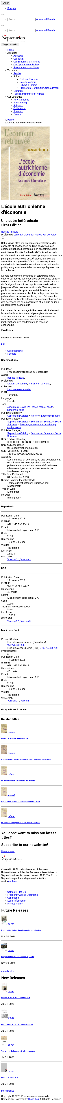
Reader (17, 73)
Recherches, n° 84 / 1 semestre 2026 (17, 1025)
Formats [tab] (11, 353)
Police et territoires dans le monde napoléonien (21, 930)
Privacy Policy (15, 903)
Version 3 (25, 559)
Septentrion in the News (26, 67)
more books (7, 971)
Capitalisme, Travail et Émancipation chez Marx (20, 802)
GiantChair (33, 1099)
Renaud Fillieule (9, 231)
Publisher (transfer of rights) (28, 93)
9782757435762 (49, 648)
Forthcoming (20, 102)
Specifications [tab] (15, 350)
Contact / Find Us (16, 891)
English (5, 3)
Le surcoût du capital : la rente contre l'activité (20, 823)
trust (21, 409)
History (35, 415)
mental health (46, 407)
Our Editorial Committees (26, 61)
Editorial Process (29, 79)
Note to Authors (28, 82)
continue (12, 881)
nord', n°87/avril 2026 (9, 1078)
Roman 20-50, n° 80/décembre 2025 (15, 998)
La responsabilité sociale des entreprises (18, 781)
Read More (7, 330)
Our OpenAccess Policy (26, 64)
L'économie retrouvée (19, 389)
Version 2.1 (13, 559)
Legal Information (16, 900)
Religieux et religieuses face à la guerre (17, 957)
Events (17, 114)
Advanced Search (45, 19)
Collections (19, 108)
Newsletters (8, 851)
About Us (18, 55)
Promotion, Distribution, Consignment (39, 87)
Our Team (18, 58)
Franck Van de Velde (46, 234)
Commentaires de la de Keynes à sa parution (26, 759)
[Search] (2, 14)
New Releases (21, 99)
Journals (18, 111)
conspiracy (13, 407)
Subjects (18, 105)
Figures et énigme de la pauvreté (14, 738)
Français (11, 8)
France (34, 407)
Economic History (50, 415)
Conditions (13, 897)
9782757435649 (16, 645)
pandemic (12, 409)
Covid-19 (25, 407)
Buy (3, 344)
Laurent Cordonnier (24, 234)
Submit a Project (28, 85)
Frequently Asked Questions (22, 894)
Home (10, 49)
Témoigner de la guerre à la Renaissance (18, 1051)
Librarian (18, 90)
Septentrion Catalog (17, 415)
